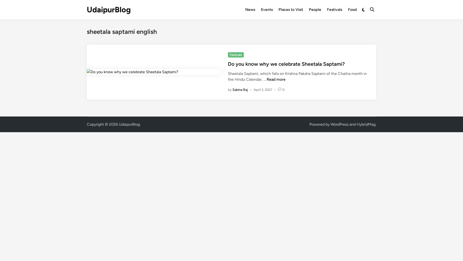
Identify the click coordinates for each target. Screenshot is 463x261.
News (250, 9)
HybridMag (366, 124)
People (315, 9)
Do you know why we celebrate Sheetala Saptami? (286, 64)
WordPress (339, 124)
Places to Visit (291, 9)
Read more (276, 79)
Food (352, 9)
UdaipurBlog (109, 9)
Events (267, 9)
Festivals (334, 9)
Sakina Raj (240, 90)
